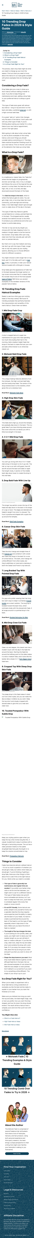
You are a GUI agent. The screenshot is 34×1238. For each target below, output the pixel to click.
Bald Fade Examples (16, 521)
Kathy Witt (23, 32)
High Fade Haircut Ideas (12, 1021)
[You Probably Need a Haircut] (17, 5)
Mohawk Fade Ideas (16, 393)
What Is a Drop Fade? (11, 55)
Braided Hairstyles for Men (19, 617)
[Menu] (2, 5)
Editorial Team (10, 32)
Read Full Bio (17, 1153)
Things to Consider (10, 62)
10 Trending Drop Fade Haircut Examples (14, 58)
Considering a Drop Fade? (13, 53)
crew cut (23, 110)
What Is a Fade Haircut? (12, 1018)
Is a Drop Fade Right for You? (14, 64)
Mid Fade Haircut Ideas (12, 1025)
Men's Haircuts (26, 11)
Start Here (5, 11)
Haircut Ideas (14, 11)
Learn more (10, 44)
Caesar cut (8, 554)
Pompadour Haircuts (17, 856)
